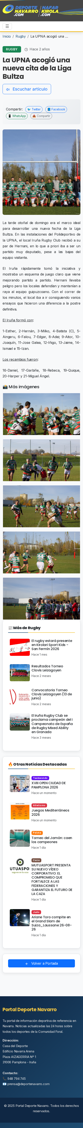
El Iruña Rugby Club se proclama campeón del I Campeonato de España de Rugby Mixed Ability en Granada (52, 723)
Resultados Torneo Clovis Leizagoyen (47, 668)
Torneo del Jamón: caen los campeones (51, 839)
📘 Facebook (56, 109)
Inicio (7, 36)
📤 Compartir (41, 116)
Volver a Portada (44, 963)
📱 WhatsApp (17, 116)
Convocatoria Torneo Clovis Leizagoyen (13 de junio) (51, 694)
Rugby (21, 36)
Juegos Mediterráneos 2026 (50, 812)
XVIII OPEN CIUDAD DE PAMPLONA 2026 (48, 785)
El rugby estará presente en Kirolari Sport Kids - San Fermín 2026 (51, 644)
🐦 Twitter (34, 109)
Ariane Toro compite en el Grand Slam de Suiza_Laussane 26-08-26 (51, 923)
